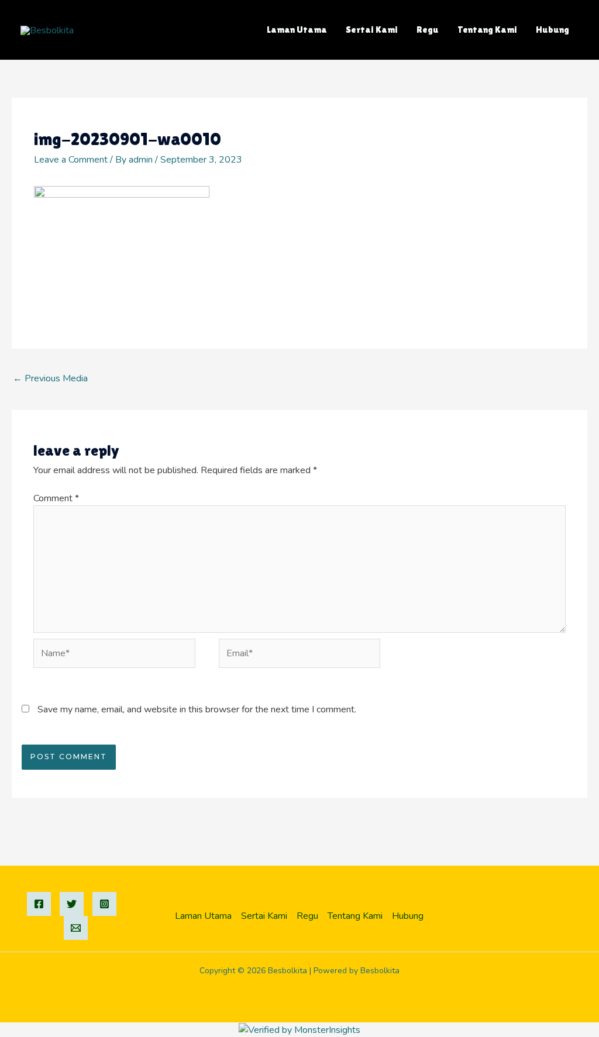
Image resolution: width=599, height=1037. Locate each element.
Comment (56, 498)
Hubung (552, 29)
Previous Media (50, 378)
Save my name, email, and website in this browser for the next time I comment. (196, 709)
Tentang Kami (487, 29)
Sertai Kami (372, 29)
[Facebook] (39, 904)
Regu (427, 29)
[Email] (76, 928)
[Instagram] (104, 904)
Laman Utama (297, 29)
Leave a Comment (71, 159)
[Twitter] (72, 904)
